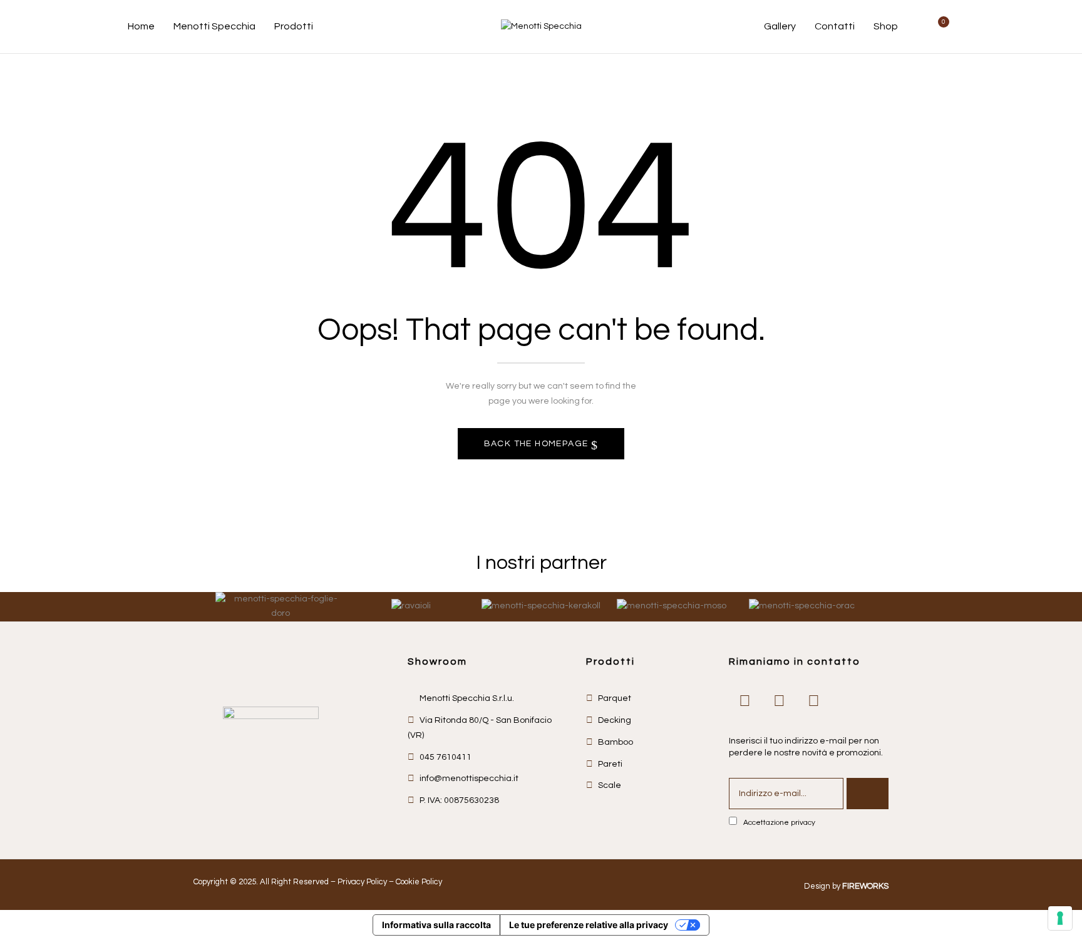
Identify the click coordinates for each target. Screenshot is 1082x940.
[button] (939, 26)
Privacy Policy (362, 881)
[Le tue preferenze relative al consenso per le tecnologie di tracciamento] (1060, 918)
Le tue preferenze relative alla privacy (588, 924)
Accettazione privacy (779, 823)
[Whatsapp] (744, 701)
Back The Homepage (537, 443)
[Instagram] (779, 701)
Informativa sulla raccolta (436, 924)
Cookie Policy (419, 881)
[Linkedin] (813, 701)
